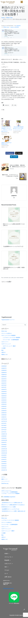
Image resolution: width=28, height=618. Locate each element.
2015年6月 (3, 444)
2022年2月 (3, 381)
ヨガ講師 (3, 348)
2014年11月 (4, 451)
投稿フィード (4, 479)
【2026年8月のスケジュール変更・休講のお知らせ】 (13, 511)
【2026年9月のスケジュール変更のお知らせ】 (12, 502)
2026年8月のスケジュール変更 (8, 506)
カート (6, 573)
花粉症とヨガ (4, 354)
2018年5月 (3, 410)
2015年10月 (4, 440)
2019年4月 (3, 402)
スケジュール (8, 557)
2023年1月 (3, 378)
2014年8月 (3, 457)
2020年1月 (3, 397)
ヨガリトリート (4, 341)
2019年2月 (3, 406)
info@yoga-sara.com (8, 588)
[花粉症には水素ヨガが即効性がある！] (6, 139)
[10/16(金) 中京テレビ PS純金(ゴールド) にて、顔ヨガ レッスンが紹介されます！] (6, 123)
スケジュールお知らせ (6, 333)
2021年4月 (3, 385)
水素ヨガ (3, 352)
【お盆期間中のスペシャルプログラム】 (10, 509)
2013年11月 (4, 470)
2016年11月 (4, 434)
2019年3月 (3, 404)
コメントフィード (5, 481)
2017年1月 (3, 431)
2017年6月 (3, 425)
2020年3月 (4, 393)
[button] (22, 2)
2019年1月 (3, 408)
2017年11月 (4, 421)
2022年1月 (3, 383)
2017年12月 (4, 419)
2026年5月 (4, 372)
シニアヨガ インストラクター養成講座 (11, 337)
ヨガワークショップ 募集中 (9, 346)
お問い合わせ (8, 577)
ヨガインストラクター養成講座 (8, 335)
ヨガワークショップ (5, 343)
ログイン (3, 477)
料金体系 (7, 560)
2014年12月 (4, 448)
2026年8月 (4, 366)
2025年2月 (3, 376)
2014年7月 (3, 459)
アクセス (7, 570)
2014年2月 (3, 467)
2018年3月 (3, 412)
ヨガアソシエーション (6, 490)
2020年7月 (3, 389)
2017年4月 (3, 427)
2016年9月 (3, 436)
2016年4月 (3, 438)
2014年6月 (3, 461)
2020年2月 (3, 395)
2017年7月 (3, 423)
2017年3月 (3, 429)
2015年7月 (3, 442)
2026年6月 (4, 370)
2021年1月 (3, 387)
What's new (6, 27)
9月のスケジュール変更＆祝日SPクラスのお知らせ (12, 504)
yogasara (18, 25)
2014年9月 (3, 455)
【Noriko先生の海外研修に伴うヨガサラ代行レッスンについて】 (18, 128)
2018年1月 (3, 417)
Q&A (6, 567)
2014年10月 (4, 453)
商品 (2, 350)
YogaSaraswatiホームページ (7, 319)
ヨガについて (8, 563)
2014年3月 (3, 465)
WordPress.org (4, 483)
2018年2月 (3, 414)
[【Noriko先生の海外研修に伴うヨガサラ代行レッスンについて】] (18, 123)
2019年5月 (3, 400)
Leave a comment (14, 27)
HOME (6, 553)
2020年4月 (4, 391)
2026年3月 (4, 374)
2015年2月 (3, 446)
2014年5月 (3, 463)
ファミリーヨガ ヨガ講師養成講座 (11, 339)
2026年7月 (3, 368)
